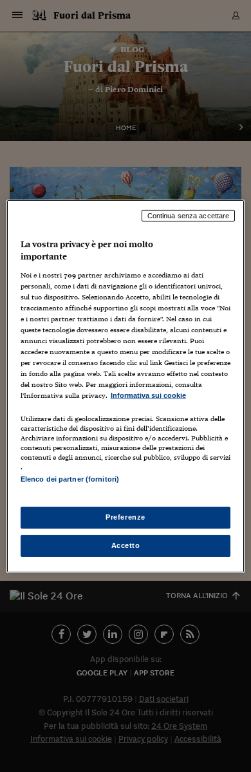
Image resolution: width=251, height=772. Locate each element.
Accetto (125, 545)
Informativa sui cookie (148, 395)
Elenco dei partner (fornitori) (70, 479)
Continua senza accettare (188, 215)
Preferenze (125, 517)
